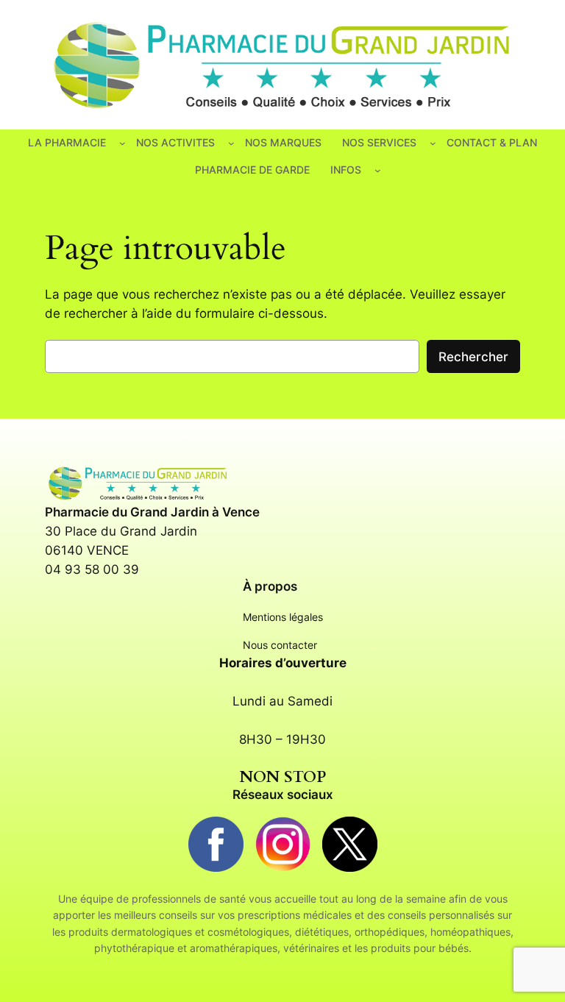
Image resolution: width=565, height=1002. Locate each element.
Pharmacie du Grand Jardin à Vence (152, 512)
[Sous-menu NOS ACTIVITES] (231, 143)
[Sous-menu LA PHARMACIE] (122, 143)
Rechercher (473, 356)
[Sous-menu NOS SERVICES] (433, 143)
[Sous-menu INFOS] (377, 170)
